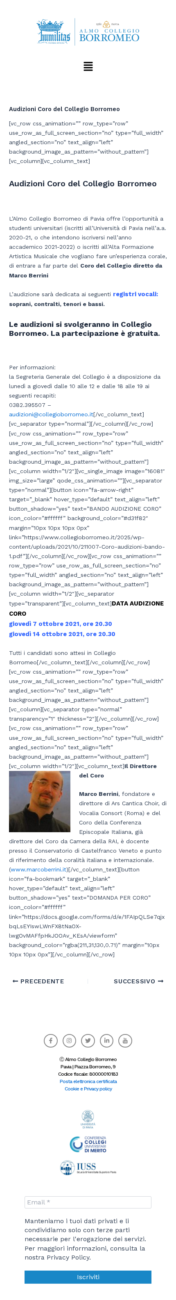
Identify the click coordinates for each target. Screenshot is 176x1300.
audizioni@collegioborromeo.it (51, 414)
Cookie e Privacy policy (88, 1089)
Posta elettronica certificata (88, 1081)
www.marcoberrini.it (38, 869)
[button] (88, 66)
